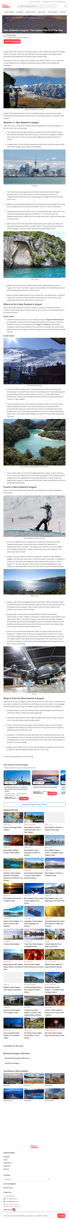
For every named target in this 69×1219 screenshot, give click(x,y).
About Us (6, 1169)
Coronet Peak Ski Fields (34, 385)
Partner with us (8, 1188)
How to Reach (52, 12)
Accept (61, 1216)
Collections (7, 1166)
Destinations (8, 1163)
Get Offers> (24, 798)
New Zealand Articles (21, 18)
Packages (19, 12)
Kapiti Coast (35, 596)
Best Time (41, 12)
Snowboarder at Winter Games (34, 538)
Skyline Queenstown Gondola (34, 109)
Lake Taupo (34, 279)
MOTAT (34, 694)
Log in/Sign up (60, 2)
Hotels (6, 1160)
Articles (13, 18)
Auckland (34, 185)
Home (7, 18)
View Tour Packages (12, 41)
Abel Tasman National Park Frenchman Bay (34, 467)
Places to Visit (31, 12)
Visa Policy (63, 12)
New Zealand (9, 12)
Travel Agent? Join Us (48, 2)
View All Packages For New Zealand (34, 805)
